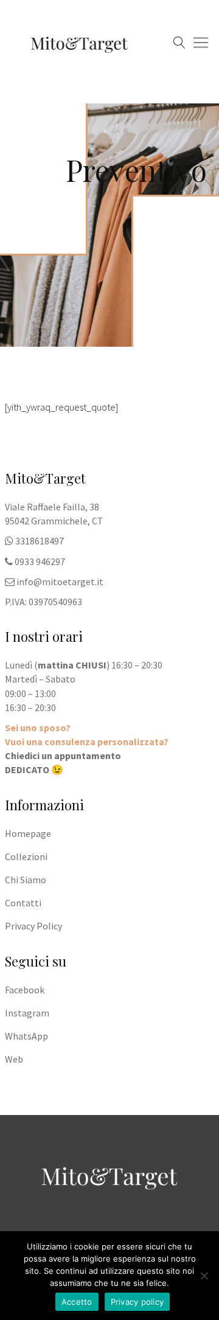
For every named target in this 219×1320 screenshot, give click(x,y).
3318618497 (39, 541)
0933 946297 (40, 561)
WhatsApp (26, 1036)
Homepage (28, 833)
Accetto (76, 1302)
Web (14, 1059)
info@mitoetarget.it (59, 581)
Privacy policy (137, 1302)
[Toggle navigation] (16, 78)
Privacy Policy (33, 926)
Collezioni (26, 856)
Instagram (27, 1013)
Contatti (23, 903)
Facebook (24, 990)
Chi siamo (25, 880)
